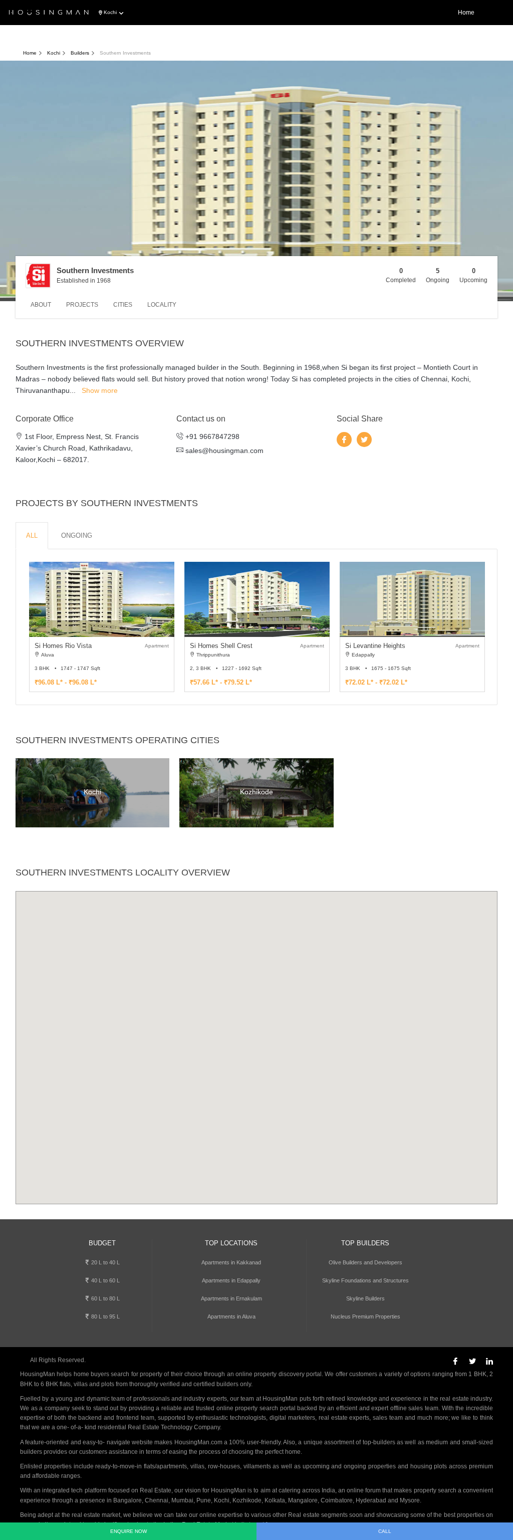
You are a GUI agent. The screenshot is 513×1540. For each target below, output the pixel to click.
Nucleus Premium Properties (365, 1316)
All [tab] (32, 535)
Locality (161, 304)
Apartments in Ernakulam (231, 1298)
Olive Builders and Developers (365, 1262)
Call (384, 1531)
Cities (122, 304)
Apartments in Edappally (231, 1280)
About (41, 304)
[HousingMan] (49, 13)
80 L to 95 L (105, 1316)
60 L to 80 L (105, 1298)
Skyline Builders (365, 1298)
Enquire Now (128, 1531)
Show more (100, 390)
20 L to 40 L (105, 1262)
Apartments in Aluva (231, 1316)
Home (466, 12)
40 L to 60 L (105, 1280)
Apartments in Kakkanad (231, 1262)
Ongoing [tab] (76, 535)
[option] (101, 627)
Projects (82, 304)
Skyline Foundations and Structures (365, 1280)
